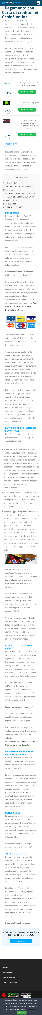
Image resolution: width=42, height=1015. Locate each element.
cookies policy (31, 1009)
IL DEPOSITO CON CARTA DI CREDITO (20, 193)
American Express (23, 306)
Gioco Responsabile (8, 977)
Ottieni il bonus (21, 941)
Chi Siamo (5, 967)
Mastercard (10, 306)
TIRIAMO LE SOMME (13, 207)
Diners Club (10, 309)
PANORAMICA (10, 182)
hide (25, 177)
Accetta (21, 1013)
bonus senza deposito (27, 833)
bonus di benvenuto (16, 836)
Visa (34, 302)
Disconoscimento (7, 972)
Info (8, 96)
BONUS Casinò (10, 203)
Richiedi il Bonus (27, 92)
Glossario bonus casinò (9, 983)
